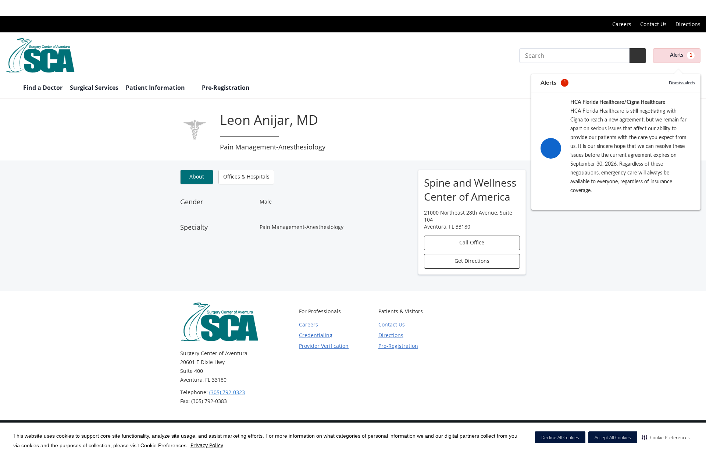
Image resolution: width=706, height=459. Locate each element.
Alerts (681, 55)
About (196, 176)
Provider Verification (324, 345)
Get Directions (471, 260)
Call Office (471, 242)
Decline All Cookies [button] (560, 437)
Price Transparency (676, 7)
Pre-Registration (226, 88)
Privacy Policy (206, 445)
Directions (687, 24)
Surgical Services (94, 88)
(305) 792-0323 (227, 392)
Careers (621, 24)
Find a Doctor (43, 88)
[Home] (11, 88)
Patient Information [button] (156, 88)
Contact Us (653, 24)
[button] (665, 437)
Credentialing (315, 335)
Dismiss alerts (682, 83)
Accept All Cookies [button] (613, 437)
